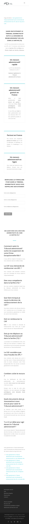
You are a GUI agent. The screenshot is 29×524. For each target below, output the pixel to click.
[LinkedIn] (11, 521)
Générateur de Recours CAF (11, 507)
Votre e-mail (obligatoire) (10, 199)
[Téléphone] (20, 521)
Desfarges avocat (8, 489)
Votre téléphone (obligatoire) (11, 206)
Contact (6, 497)
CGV (5, 491)
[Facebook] (8, 521)
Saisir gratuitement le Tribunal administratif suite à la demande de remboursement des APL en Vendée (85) (15, 477)
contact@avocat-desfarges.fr (17, 518)
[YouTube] (17, 521)
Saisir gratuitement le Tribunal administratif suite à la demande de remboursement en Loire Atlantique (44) (15, 456)
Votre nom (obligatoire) (10, 193)
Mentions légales (8, 493)
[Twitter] (14, 521)
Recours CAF (7, 503)
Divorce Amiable (8, 501)
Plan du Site (7, 495)
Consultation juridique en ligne (12, 505)
